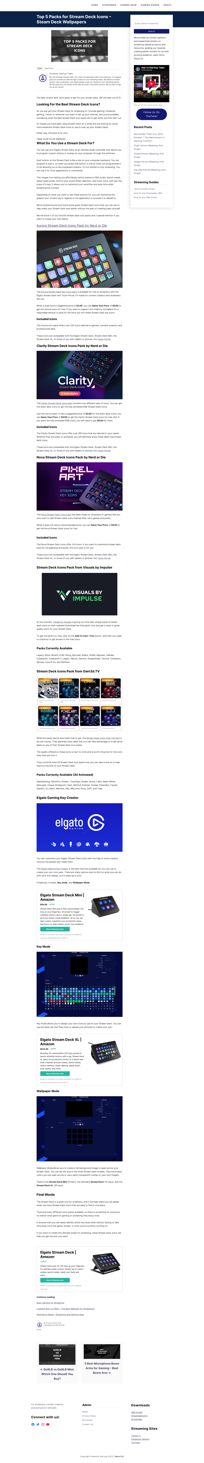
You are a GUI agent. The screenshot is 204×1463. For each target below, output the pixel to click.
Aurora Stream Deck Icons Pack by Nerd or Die (72, 225)
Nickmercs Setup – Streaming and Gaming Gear (60, 1314)
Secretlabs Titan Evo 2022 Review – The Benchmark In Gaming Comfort (149, 137)
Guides (39, 1329)
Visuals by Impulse (62, 622)
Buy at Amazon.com (55, 929)
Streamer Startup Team (61, 73)
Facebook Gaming (140, 1439)
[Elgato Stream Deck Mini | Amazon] (105, 923)
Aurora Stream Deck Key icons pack (59, 292)
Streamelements (139, 1416)
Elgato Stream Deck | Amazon (58, 1254)
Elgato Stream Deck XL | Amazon (60, 1041)
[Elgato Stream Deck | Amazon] (105, 1281)
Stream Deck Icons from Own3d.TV (104, 738)
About (40, 68)
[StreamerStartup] (48, 5)
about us (138, 58)
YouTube (135, 1442)
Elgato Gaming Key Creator (54, 869)
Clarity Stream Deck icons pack (56, 403)
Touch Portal (103, 339)
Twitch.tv (136, 1436)
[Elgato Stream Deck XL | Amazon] (105, 1068)
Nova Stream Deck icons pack (56, 514)
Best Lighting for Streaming (50, 1303)
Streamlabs (136, 1419)
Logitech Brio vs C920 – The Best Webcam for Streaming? (66, 1309)
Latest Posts (49, 68)
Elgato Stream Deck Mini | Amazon (62, 897)
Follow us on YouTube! (151, 114)
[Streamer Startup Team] (42, 78)
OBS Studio (136, 1412)
